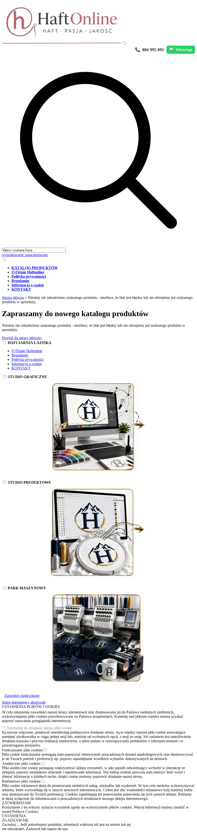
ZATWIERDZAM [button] (16, 803)
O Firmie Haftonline (27, 351)
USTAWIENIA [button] (14, 816)
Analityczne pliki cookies (21, 763)
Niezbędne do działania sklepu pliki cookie (39, 728)
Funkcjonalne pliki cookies (22, 750)
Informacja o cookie (27, 364)
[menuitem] (103, 268)
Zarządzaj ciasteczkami (21, 696)
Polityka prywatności (27, 359)
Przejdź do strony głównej (22, 338)
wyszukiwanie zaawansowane (25, 255)
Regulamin (20, 355)
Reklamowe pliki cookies (21, 781)
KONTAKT (21, 368)
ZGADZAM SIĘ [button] (15, 820)
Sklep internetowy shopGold (23, 702)
